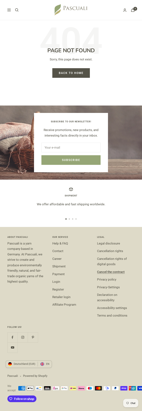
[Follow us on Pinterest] (33, 337)
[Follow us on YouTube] (12, 347)
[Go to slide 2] (69, 219)
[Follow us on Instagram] (23, 337)
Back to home (71, 73)
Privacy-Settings (108, 287)
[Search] (16, 10)
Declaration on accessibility (107, 297)
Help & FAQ (60, 243)
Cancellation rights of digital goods (112, 261)
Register (58, 289)
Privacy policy (106, 279)
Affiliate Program (64, 304)
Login (56, 281)
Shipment (59, 266)
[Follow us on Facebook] (12, 337)
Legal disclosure (108, 243)
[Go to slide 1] (66, 219)
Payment (58, 274)
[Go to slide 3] (72, 219)
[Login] (124, 10)
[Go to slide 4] (76, 219)
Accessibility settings (112, 308)
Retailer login (61, 297)
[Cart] (133, 10)
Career (57, 259)
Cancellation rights (110, 251)
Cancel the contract (111, 272)
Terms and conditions (112, 315)
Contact (57, 251)
